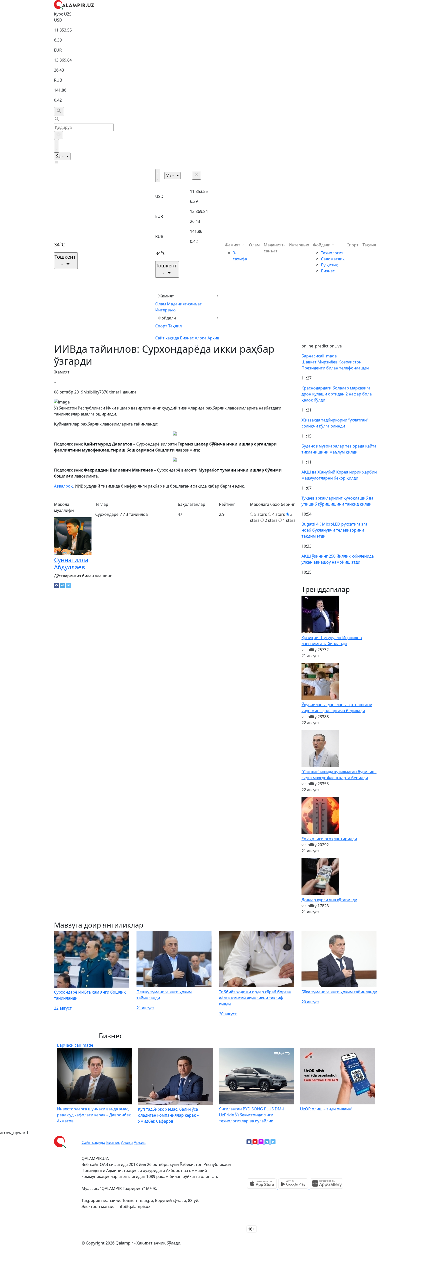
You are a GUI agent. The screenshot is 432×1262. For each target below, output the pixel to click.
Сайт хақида (167, 338)
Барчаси (319, 356)
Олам (160, 304)
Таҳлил (175, 326)
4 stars (278, 514)
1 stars (289, 520)
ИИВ (124, 514)
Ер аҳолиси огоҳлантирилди (329, 839)
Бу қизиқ (329, 265)
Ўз (59, 156)
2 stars (271, 520)
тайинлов (138, 514)
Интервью (165, 310)
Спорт (161, 326)
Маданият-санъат (184, 304)
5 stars (260, 514)
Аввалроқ (63, 486)
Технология (332, 253)
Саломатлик (332, 259)
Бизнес (187, 338)
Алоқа (200, 338)
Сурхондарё (106, 514)
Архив (213, 338)
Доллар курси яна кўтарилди (329, 900)
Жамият (166, 295)
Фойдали (167, 317)
